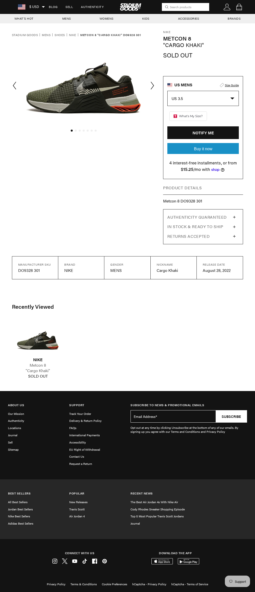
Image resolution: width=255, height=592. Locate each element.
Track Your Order (80, 413)
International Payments (84, 435)
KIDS (145, 18)
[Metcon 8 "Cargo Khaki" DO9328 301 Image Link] (38, 338)
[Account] (227, 7)
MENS (66, 18)
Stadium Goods (25, 35)
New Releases (78, 502)
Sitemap (13, 449)
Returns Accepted (188, 236)
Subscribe (231, 416)
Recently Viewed (33, 306)
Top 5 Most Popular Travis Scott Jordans (157, 516)
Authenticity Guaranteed (197, 217)
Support (76, 405)
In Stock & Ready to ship (195, 226)
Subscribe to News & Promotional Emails (167, 405)
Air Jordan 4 (77, 516)
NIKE (38, 359)
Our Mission (16, 413)
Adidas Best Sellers (20, 523)
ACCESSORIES (188, 18)
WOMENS (107, 18)
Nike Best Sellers (19, 516)
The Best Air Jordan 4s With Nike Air (154, 502)
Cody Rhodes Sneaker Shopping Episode (157, 509)
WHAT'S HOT (24, 18)
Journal (12, 435)
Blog (53, 6)
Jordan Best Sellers (20, 509)
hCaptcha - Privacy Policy (149, 584)
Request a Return (80, 463)
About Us (16, 405)
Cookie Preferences (114, 584)
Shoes (60, 35)
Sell (69, 6)
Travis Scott (77, 509)
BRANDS (234, 18)
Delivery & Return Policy (85, 420)
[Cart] (239, 7)
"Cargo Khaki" (38, 370)
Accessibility (77, 442)
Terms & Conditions (83, 584)
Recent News (141, 493)
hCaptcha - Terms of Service (189, 584)
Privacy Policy (56, 584)
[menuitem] (53, 7)
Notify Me (203, 133)
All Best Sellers (18, 502)
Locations (14, 428)
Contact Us (76, 456)
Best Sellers (19, 493)
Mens (46, 35)
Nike (72, 35)
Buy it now (203, 149)
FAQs (72, 428)
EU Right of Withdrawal (84, 449)
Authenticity (92, 6)
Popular (76, 493)
